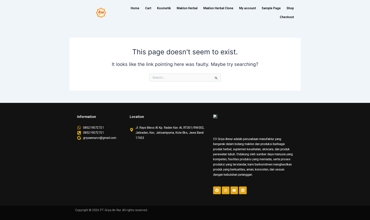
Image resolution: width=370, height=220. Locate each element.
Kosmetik (164, 8)
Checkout (287, 17)
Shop (290, 8)
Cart (148, 8)
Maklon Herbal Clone (218, 8)
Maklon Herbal (187, 8)
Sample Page (271, 8)
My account (247, 8)
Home (135, 8)
